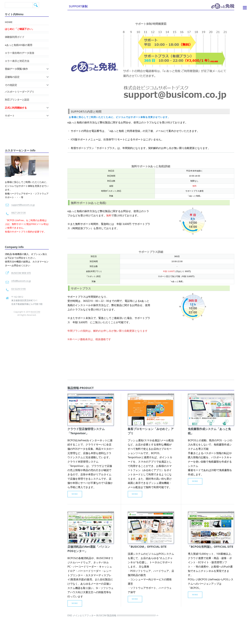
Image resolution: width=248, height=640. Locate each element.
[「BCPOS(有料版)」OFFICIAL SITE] (211, 542)
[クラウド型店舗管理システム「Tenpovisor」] (90, 424)
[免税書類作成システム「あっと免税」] (211, 424)
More (75, 494)
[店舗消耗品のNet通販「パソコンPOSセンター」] (90, 542)
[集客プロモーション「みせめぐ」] (151, 424)
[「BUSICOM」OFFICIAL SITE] (151, 542)
